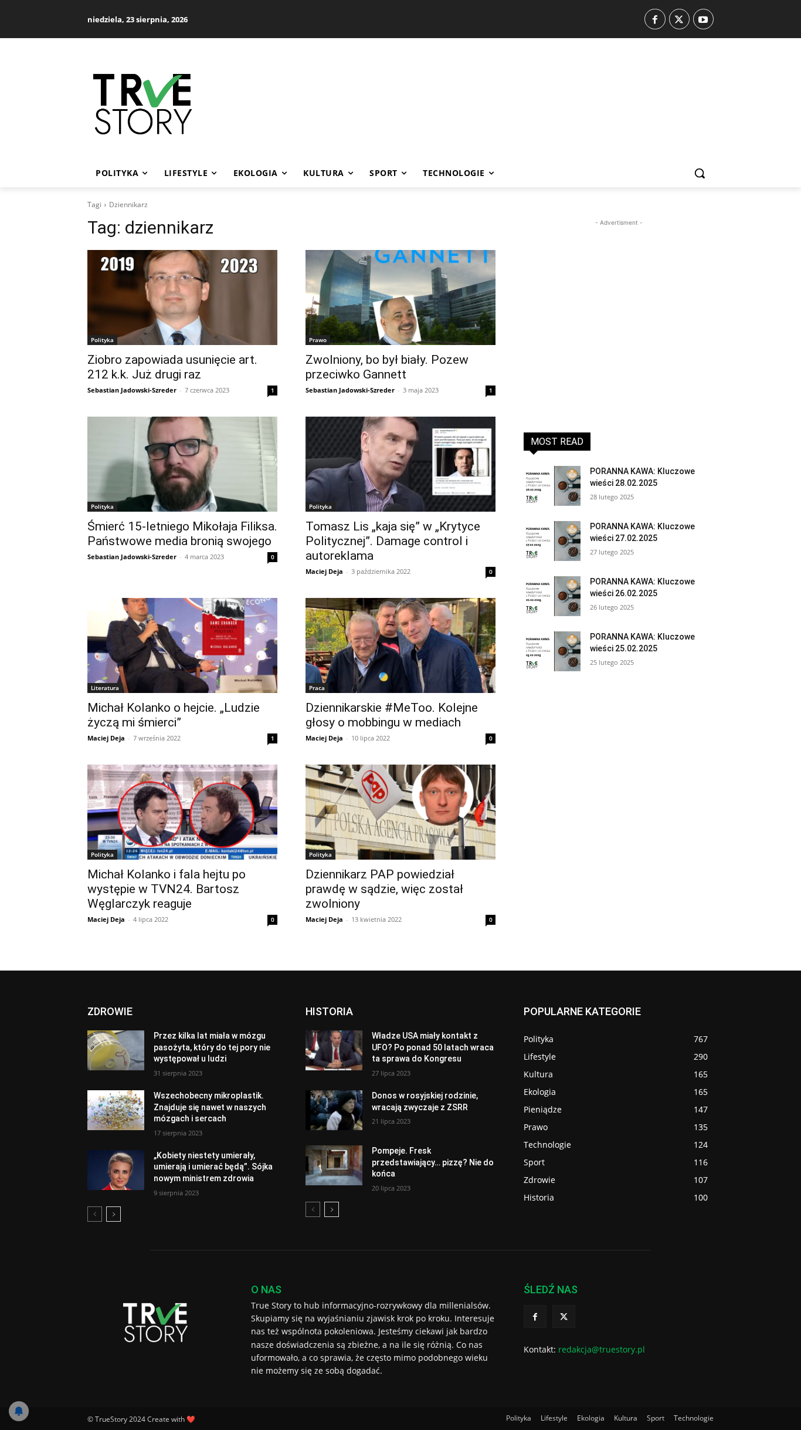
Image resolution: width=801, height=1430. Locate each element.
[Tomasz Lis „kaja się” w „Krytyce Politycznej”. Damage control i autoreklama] (400, 464)
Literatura (105, 688)
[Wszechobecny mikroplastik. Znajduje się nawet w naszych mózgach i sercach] (115, 1110)
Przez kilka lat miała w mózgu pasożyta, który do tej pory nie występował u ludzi (212, 1047)
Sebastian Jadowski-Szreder (132, 390)
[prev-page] (94, 1214)
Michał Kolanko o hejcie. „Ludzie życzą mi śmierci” (173, 715)
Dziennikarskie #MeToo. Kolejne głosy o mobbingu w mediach (392, 715)
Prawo (318, 340)
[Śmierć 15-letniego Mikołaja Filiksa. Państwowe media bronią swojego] (182, 464)
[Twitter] (679, 19)
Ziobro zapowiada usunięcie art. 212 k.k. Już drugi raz (172, 367)
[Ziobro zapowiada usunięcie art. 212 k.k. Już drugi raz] (182, 297)
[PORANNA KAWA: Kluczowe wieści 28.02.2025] (552, 486)
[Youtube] (703, 19)
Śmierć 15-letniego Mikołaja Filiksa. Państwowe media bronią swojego (182, 533)
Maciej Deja (324, 571)
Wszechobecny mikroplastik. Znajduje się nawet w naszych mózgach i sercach (210, 1107)
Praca (317, 688)
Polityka (102, 340)
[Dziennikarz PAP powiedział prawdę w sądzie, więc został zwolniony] (400, 812)
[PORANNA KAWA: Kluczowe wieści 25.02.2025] (552, 651)
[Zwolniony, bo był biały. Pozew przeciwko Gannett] (400, 297)
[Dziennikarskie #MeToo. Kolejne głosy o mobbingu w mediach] (400, 645)
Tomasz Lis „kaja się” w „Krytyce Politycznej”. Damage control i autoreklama (393, 541)
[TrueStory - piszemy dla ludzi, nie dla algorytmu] (184, 104)
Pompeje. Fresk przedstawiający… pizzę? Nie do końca (433, 1162)
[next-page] (113, 1214)
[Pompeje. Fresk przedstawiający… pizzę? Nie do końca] (334, 1165)
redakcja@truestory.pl (601, 1349)
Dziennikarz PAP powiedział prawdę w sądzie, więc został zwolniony (384, 889)
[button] (699, 173)
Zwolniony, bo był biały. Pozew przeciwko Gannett (387, 367)
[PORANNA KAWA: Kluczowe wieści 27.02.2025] (552, 541)
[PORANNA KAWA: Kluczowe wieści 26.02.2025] (552, 596)
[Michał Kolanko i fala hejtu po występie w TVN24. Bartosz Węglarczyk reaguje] (182, 812)
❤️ (190, 1419)
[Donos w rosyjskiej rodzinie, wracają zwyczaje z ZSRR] (334, 1110)
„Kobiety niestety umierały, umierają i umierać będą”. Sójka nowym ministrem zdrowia (213, 1167)
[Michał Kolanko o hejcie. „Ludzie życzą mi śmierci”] (182, 645)
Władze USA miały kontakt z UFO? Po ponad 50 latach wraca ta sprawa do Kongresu (433, 1047)
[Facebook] (654, 19)
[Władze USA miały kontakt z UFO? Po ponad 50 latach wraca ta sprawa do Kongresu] (334, 1050)
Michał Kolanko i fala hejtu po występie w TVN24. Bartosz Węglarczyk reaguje (166, 889)
